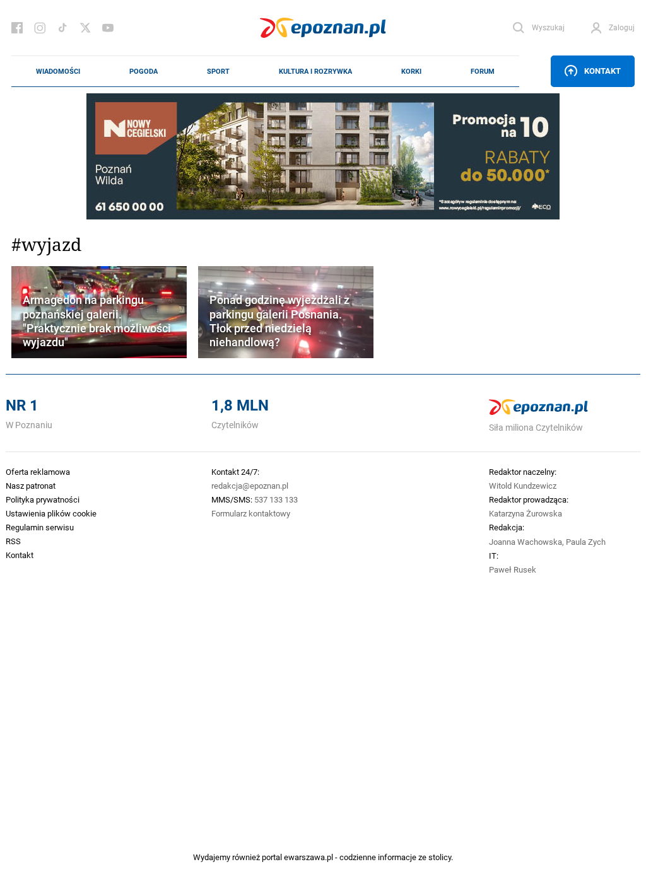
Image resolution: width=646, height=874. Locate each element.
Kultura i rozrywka (315, 71)
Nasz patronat (31, 486)
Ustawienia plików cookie (51, 513)
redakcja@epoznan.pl (249, 486)
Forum (483, 71)
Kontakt (602, 71)
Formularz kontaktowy (250, 513)
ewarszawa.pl (308, 857)
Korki (411, 71)
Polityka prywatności (42, 499)
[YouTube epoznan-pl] (108, 27)
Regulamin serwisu (40, 527)
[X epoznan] (85, 27)
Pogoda (143, 71)
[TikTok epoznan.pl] (62, 27)
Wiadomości (58, 71)
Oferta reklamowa (38, 472)
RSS (13, 541)
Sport (218, 71)
